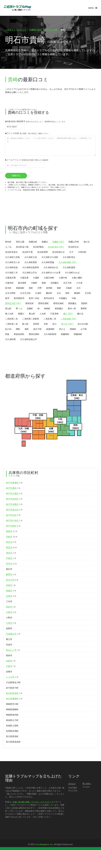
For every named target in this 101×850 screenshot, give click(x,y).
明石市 (11, 542)
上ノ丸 (8, 246)
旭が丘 (87, 241)
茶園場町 (20, 288)
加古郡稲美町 (14, 693)
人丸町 (43, 313)
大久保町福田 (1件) (67, 262)
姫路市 (11, 531)
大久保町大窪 (30, 257)
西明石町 (29, 303)
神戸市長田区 (14, 498)
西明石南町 (58, 303)
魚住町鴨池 (38, 246)
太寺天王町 (25, 293)
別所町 (36, 323)
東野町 (84, 308)
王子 (71, 252)
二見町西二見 (11, 318)
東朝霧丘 (59, 308)
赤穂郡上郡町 (12, 725)
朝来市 (9, 655)
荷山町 (8, 308)
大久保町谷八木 (12, 262)
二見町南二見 (11, 323)
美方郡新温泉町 (13, 741)
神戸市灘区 (13, 488)
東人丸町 (9, 313)
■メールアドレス (26, 159)
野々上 (19, 308)
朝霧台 (45, 241)
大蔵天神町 (49, 277)
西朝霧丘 (72, 303)
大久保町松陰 (11, 267)
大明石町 (82, 252)
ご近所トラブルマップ (15, 29)
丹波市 (9, 644)
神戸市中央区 (14, 520)
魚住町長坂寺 (11, 252)
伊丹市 (11, 563)
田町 (67, 293)
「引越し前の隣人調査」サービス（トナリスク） (31, 802)
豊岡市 (11, 574)
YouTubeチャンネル (72, 789)
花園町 (30, 308)
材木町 (8, 288)
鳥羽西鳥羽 (19, 298)
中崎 (74, 298)
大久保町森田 (69, 267)
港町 (27, 329)
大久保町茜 (10, 339)
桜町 (31, 288)
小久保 (79, 282)
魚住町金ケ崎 (22, 246)
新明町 (49, 288)
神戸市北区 (13, 515)
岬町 (18, 329)
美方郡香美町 (12, 736)
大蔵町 (36, 277)
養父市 (9, 639)
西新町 (84, 303)
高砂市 (11, 606)
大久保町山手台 (29, 272)
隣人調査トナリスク (87, 785)
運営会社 (72, 784)
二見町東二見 (50, 318)
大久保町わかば (72, 272)
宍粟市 (11, 666)
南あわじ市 (13, 650)
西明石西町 (43, 303)
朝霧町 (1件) (58, 241)
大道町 (38, 293)
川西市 (11, 612)
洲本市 (11, 552)
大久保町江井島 (12, 257)
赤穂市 (11, 585)
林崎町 (47, 308)
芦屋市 (11, 558)
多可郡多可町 (12, 687)
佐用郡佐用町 (12, 731)
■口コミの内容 (27, 133)
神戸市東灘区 (14, 482)
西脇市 (11, 590)
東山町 (32, 313)
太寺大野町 (10, 293)
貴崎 (44, 282)
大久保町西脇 (47, 262)
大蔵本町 (9, 282)
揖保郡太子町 (12, 720)
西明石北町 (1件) (13, 303)
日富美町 (54, 313)
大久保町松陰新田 (30, 267)
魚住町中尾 (27, 252)
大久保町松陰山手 (28, 339)
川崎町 (34, 282)
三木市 (9, 601)
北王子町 (67, 282)
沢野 (39, 288)
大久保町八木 (11, 272)
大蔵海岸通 (10, 277)
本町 (46, 323)
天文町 (88, 293)
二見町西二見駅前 (30, 318)
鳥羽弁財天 (49, 298)
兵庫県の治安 (35, 29)
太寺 (78, 288)
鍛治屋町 (22, 282)
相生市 (9, 569)
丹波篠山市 (13, 633)
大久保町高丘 (69, 257)
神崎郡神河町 (12, 714)
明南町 (73, 329)
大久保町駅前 (50, 334)
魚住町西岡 (42, 252)
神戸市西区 (13, 525)
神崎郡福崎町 (12, 709)
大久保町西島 (30, 262)
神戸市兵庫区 (14, 493)
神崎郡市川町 (12, 704)
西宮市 (11, 547)
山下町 (84, 329)
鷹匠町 (49, 293)
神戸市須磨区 (14, 504)
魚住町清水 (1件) (56, 246)
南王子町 (37, 329)
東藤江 (21, 313)
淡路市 (11, 660)
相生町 (8, 241)
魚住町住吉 (73, 246)
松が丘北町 (83, 323)
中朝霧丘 (63, 298)
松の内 (8, 329)
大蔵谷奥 (24, 277)
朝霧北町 (33, 241)
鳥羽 (7, 298)
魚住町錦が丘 (58, 252)
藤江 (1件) (68, 313)
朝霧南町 (78, 334)
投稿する (16, 175)
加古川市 (12, 579)
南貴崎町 (50, 329)
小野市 (9, 617)
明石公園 (20, 241)
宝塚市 (11, 596)
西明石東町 (34, 334)
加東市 (9, 671)
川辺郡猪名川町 (13, 682)
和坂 (7, 334)
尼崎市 (11, 536)
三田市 (11, 623)
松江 (54, 323)
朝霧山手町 (74, 241)
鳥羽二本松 (34, 298)
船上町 (25, 323)
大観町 (69, 288)
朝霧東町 (65, 334)
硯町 (59, 288)
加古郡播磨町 (14, 698)
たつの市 (12, 677)
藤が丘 (80, 313)
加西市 (9, 628)
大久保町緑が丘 (51, 267)
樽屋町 (77, 293)
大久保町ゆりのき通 (50, 272)
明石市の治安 (51, 29)
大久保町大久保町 (49, 257)
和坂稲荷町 (19, 334)
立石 (59, 293)
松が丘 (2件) (67, 323)
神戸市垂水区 (14, 509)
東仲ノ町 (72, 308)
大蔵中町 (63, 277)
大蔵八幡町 (77, 277)
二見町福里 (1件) (68, 318)
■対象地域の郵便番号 (35, 121)
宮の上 (62, 329)
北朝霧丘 (54, 282)
